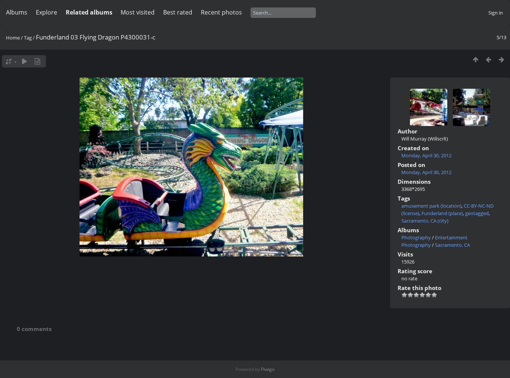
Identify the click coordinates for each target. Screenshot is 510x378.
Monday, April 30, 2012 (426, 155)
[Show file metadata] (37, 61)
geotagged (477, 213)
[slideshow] (24, 61)
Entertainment (451, 237)
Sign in (495, 12)
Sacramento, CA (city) (424, 220)
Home (13, 37)
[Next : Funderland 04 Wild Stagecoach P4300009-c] (501, 59)
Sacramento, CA (452, 245)
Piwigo (267, 369)
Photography (416, 237)
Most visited (138, 12)
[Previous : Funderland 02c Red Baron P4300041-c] (488, 59)
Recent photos (221, 12)
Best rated (177, 12)
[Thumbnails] (475, 59)
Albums (16, 12)
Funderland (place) (442, 213)
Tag (28, 37)
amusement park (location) (431, 205)
